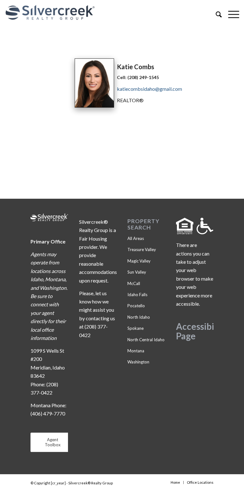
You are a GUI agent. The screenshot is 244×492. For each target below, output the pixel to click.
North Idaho (138, 317)
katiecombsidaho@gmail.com (149, 89)
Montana (135, 350)
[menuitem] (215, 14)
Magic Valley (139, 260)
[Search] (215, 14)
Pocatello (136, 305)
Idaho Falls (137, 294)
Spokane (135, 328)
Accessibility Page (201, 331)
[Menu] (230, 14)
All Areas (135, 238)
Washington (138, 361)
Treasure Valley (141, 249)
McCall (133, 283)
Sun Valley (136, 272)
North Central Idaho (146, 339)
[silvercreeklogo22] (98, 12)
